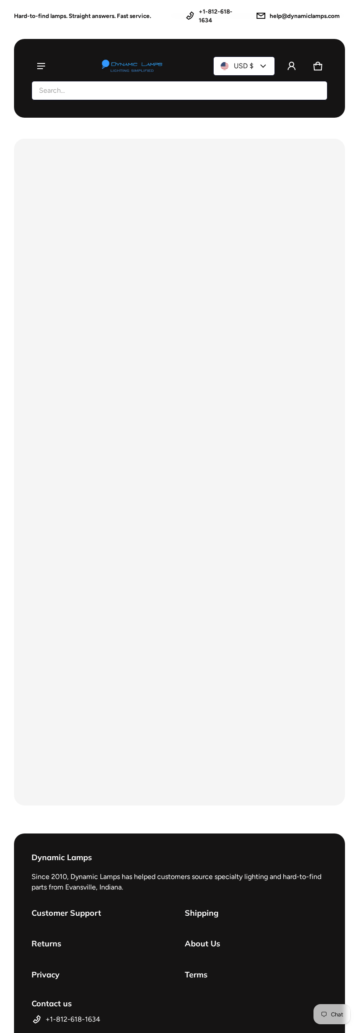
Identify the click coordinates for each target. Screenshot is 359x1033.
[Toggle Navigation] (41, 66)
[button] (317, 66)
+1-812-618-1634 (215, 16)
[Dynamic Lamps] (132, 66)
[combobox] (179, 90)
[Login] (291, 66)
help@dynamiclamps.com (305, 15)
